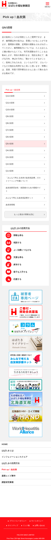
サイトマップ (13, 525)
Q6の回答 (10, 137)
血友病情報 (10, 205)
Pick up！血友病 (13, 90)
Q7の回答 (10, 130)
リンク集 (26, 525)
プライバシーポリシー (17, 521)
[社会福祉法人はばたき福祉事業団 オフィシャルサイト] (15, 5)
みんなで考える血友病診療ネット (19, 198)
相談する (17, 242)
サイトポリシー (37, 521)
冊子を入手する (20, 272)
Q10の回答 (10, 110)
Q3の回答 (10, 157)
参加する (17, 264)
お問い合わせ (40, 525)
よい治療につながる (22, 250)
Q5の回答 (10, 144)
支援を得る (18, 257)
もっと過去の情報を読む (24, 214)
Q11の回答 (10, 103)
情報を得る (18, 235)
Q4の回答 (10, 150)
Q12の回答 (10, 96)
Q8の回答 (10, 123)
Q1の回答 (10, 171)
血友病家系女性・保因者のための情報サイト (23, 189)
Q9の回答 (10, 116)
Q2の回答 (10, 164)
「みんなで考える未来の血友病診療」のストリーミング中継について (23, 179)
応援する (17, 279)
